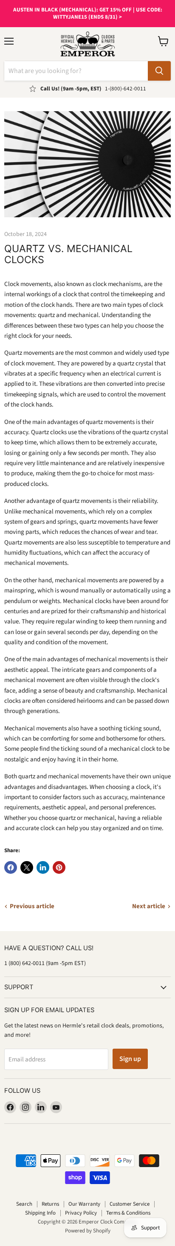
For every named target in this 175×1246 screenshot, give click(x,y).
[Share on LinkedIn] (43, 867)
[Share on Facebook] (10, 867)
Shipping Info (40, 1213)
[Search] (159, 71)
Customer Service (130, 1204)
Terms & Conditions (128, 1213)
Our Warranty (84, 1204)
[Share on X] (26, 867)
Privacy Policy (81, 1213)
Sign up (130, 1059)
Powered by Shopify (87, 1231)
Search (24, 1204)
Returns (50, 1204)
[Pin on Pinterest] (59, 867)
